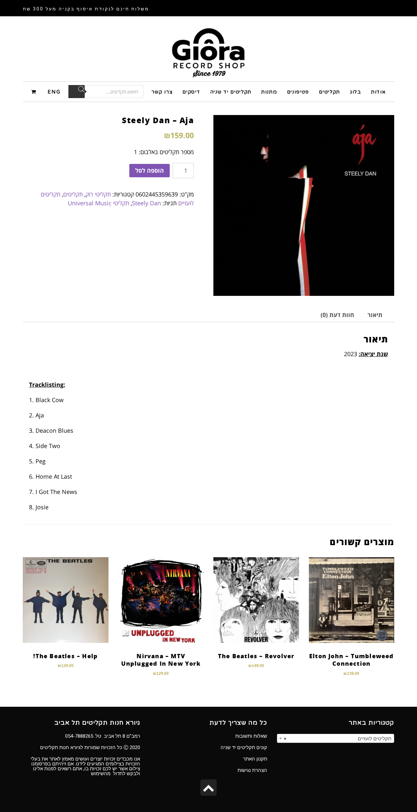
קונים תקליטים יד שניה (244, 747)
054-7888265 (79, 736)
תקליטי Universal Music (98, 203)
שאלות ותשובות (251, 736)
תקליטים (73, 194)
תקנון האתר (255, 759)
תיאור (374, 315)
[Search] (76, 91)
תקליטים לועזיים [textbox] (337, 739)
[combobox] (335, 738)
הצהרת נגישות (252, 770)
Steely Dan (146, 203)
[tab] (375, 315)
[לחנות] (35, 91)
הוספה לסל (149, 170)
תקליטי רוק (98, 194)
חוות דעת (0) (337, 315)
